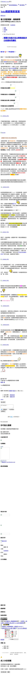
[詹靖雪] (5, 459)
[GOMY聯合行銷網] (5, 515)
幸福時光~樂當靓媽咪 (11, 621)
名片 (5, 31)
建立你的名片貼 (3, 460)
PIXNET (7, 652)
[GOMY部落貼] (1, 525)
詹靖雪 (2, 446)
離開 (9, 672)
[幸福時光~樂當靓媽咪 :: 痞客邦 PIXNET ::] (12, 626)
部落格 (5, 29)
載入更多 (3, 402)
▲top (2, 399)
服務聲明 (16, 654)
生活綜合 (12, 25)
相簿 (5, 28)
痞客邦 (11, 390)
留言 (14, 390)
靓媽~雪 (3, 382)
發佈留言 (3, 411)
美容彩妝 (12, 395)
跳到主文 (3, 15)
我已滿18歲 (3, 672)
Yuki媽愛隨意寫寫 (10, 11)
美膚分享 (12, 396)
